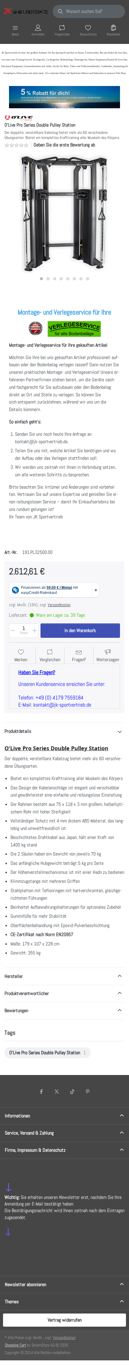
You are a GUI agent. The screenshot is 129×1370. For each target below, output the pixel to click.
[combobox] (88, 11)
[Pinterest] (87, 1091)
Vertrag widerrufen (65, 1320)
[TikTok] (72, 1091)
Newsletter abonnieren (25, 1284)
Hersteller (13, 976)
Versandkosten (59, 604)
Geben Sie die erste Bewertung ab (64, 145)
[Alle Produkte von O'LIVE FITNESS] (18, 117)
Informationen (17, 1116)
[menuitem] (47, 1052)
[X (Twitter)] (56, 1091)
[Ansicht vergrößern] (64, 213)
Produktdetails (17, 731)
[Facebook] (41, 1091)
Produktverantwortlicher (26, 993)
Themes (12, 1301)
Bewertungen (16, 1010)
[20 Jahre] (64, 95)
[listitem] (64, 213)
